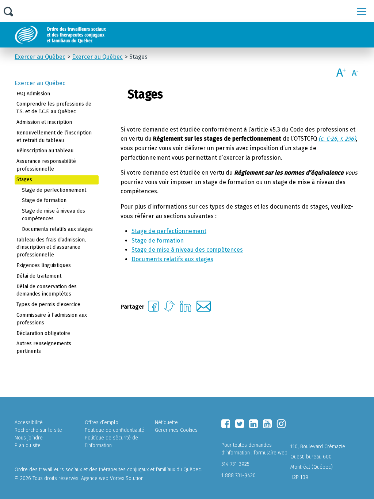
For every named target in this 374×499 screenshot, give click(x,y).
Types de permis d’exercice (48, 304)
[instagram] (281, 424)
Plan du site (28, 445)
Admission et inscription (44, 122)
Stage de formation (157, 240)
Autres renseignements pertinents (43, 347)
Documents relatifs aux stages (172, 259)
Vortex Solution (127, 478)
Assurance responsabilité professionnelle (46, 165)
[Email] (203, 309)
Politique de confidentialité (114, 430)
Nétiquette (166, 422)
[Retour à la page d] (78, 35)
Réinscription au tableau (44, 151)
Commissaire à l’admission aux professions (51, 319)
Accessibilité (29, 422)
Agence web (94, 478)
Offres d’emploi (102, 422)
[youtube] (267, 424)
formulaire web (270, 453)
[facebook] (225, 424)
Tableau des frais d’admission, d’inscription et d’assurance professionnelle (51, 247)
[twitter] (239, 424)
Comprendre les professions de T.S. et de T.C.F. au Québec (53, 108)
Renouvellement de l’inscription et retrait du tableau (54, 137)
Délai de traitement (38, 276)
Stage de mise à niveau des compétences (187, 249)
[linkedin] (253, 424)
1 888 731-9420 (238, 475)
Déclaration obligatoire (43, 333)
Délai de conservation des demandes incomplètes (46, 290)
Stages (24, 179)
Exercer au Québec (40, 83)
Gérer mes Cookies (176, 430)
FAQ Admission (33, 94)
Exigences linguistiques (43, 265)
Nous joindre (29, 438)
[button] (362, 11)
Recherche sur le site (38, 430)
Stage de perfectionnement (168, 231)
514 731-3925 (235, 464)
